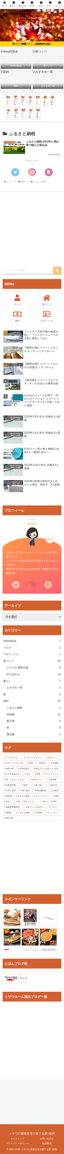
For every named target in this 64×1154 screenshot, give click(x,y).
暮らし (32, 681)
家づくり (32, 661)
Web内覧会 (32, 641)
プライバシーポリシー (17, 1143)
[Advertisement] (32, 230)
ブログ (32, 647)
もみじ (32, 523)
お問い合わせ (47, 1138)
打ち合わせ (34, 674)
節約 (32, 701)
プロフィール (32, 654)
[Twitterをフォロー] (15, 172)
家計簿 (34, 721)
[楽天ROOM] (49, 172)
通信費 (34, 734)
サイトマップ (17, 1138)
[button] (57, 271)
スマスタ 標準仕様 (34, 667)
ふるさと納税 (34, 707)
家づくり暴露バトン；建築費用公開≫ (32, 44)
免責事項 (46, 1143)
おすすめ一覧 (34, 687)
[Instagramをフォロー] (32, 172)
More (50, 539)
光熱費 (34, 714)
